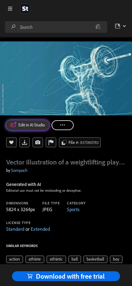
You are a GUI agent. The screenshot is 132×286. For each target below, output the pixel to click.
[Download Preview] (24, 142)
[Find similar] (98, 27)
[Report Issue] (51, 142)
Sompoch (19, 170)
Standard (15, 229)
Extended (40, 229)
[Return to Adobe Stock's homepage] (25, 9)
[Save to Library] (11, 142)
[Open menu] (10, 9)
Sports (73, 209)
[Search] (13, 26)
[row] (14, 259)
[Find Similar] (38, 142)
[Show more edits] (63, 125)
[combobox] (55, 27)
